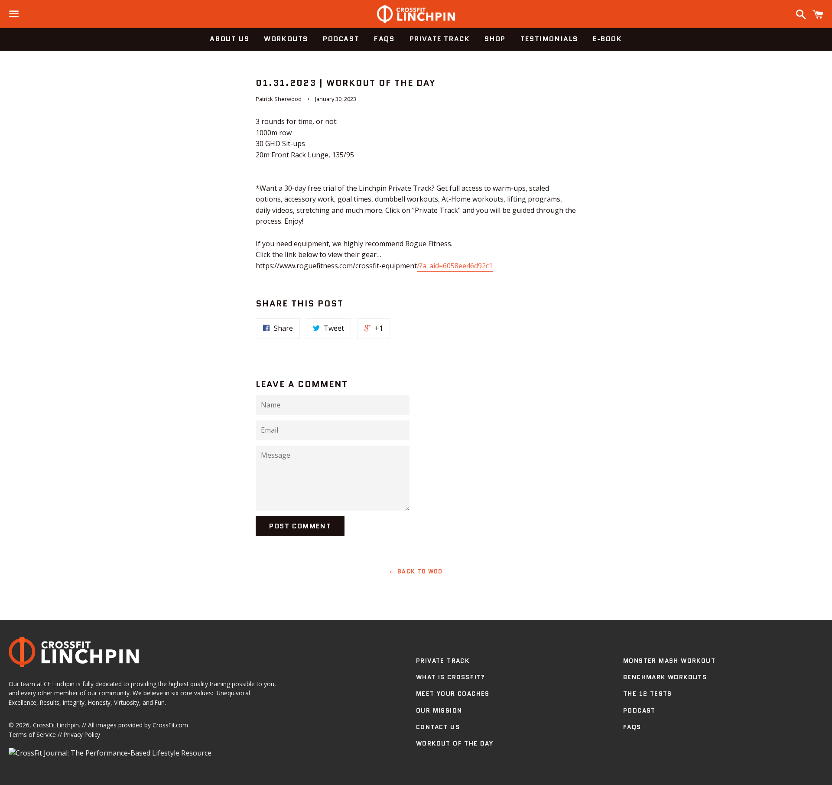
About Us (229, 39)
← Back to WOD (416, 571)
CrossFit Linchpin (56, 725)
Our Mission (439, 710)
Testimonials (549, 39)
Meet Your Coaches (453, 693)
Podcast (341, 39)
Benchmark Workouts (665, 677)
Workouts (286, 39)
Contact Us (438, 727)
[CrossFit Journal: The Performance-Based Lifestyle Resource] (110, 753)
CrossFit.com (170, 725)
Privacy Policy (82, 734)
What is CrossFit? (450, 677)
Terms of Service (32, 734)
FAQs (384, 39)
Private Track (440, 39)
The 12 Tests (647, 693)
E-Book (607, 39)
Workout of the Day (454, 743)
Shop (494, 39)
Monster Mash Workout (669, 660)
